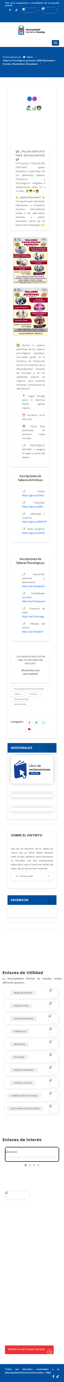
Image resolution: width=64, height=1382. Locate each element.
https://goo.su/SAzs (33, 495)
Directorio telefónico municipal (27, 1268)
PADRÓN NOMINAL (24, 1070)
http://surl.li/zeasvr (32, 631)
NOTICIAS (19, 1057)
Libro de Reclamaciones (22, 1252)
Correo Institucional (20, 1293)
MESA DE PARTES (23, 993)
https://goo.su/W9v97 (34, 521)
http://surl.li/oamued (33, 601)
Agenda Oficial (17, 1257)
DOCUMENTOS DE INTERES (25, 1108)
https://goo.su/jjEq (32, 506)
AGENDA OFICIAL (23, 1083)
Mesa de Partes (17, 1324)
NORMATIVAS (21, 1006)
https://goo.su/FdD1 (33, 532)
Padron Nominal (18, 1340)
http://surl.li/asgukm (33, 586)
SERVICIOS (19, 1044)
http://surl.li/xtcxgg (33, 616)
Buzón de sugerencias (21, 1246)
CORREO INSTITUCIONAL (24, 1095)
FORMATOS (20, 1031)
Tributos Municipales (21, 1263)
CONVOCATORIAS (23, 1018)
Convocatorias (17, 1335)
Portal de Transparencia (23, 1310)
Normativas (15, 1330)
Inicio (29, 57)
